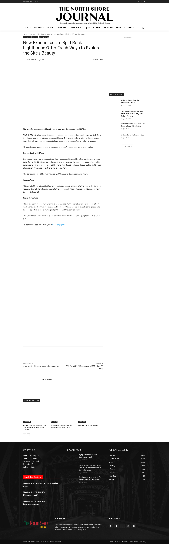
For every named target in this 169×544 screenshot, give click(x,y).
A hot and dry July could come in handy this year (41, 366)
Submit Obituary (30, 458)
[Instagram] (141, 1)
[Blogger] (111, 526)
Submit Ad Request (31, 455)
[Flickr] (122, 526)
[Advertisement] (63, 247)
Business (54, 422)
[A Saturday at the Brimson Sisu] (90, 414)
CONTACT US (29, 450)
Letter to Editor (29, 467)
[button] (143, 28)
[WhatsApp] (55, 65)
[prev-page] (24, 434)
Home (25, 34)
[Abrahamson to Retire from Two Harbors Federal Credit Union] (63, 414)
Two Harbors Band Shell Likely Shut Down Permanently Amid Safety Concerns (35, 427)
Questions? (28, 464)
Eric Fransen (32, 60)
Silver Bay (34, 37)
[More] (61, 65)
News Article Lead (31, 461)
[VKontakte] (133, 526)
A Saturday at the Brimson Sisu (88, 425)
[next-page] (28, 434)
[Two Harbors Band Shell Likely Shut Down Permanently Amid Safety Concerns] (35, 414)
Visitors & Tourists (44, 37)
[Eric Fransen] (24, 60)
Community (32, 34)
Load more (126, 146)
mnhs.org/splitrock (59, 225)
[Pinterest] (50, 65)
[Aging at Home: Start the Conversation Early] (114, 103)
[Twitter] (144, 1)
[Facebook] (138, 1)
